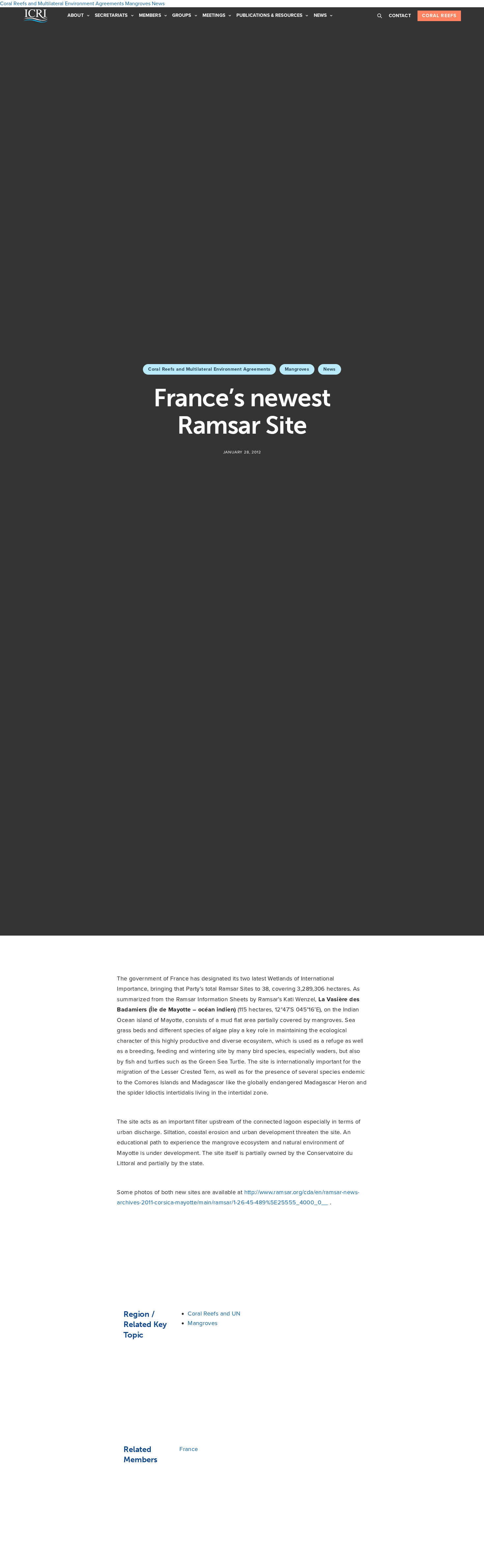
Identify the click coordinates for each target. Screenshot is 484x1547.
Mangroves (297, 369)
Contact (400, 15)
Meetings (213, 15)
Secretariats (111, 15)
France (188, 1449)
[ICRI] (35, 15)
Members (150, 15)
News (320, 15)
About (75, 15)
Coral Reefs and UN (214, 1313)
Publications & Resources (269, 15)
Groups (181, 15)
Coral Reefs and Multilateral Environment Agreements (209, 369)
